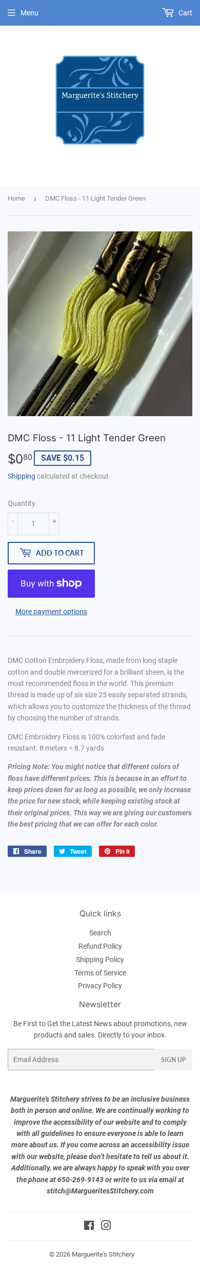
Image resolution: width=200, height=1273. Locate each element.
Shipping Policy (100, 959)
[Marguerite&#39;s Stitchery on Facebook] (89, 1227)
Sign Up (173, 1060)
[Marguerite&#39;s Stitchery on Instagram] (106, 1227)
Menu (29, 13)
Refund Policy (100, 946)
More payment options (51, 612)
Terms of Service (100, 973)
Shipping (21, 476)
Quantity (21, 503)
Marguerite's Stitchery (103, 1254)
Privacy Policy (100, 986)
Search (100, 933)
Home (16, 198)
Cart (184, 13)
